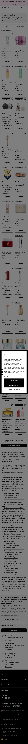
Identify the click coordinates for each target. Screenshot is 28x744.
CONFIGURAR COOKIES (14, 389)
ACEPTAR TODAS (14, 380)
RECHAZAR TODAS (14, 385)
